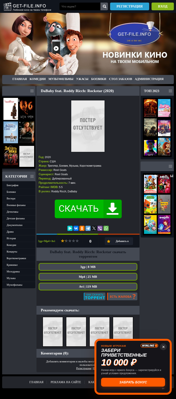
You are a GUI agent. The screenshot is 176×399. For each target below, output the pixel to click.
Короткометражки (16, 258)
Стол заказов (120, 79)
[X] (94, 228)
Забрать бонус (133, 382)
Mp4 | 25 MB (88, 276)
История (11, 238)
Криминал (12, 265)
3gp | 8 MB (88, 267)
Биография (12, 185)
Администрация (149, 79)
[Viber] (100, 228)
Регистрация (130, 6)
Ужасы (82, 79)
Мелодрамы (13, 271)
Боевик (63, 165)
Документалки (14, 225)
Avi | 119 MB (88, 286)
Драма (10, 231)
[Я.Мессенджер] (70, 228)
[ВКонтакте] (76, 228)
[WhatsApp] (106, 228)
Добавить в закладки (122, 242)
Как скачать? (94, 296)
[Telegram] (88, 228)
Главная (19, 79)
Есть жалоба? (122, 296)
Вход (162, 6)
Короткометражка (90, 165)
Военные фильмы (16, 205)
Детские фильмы (16, 218)
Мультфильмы (61, 79)
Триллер (53, 165)
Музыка (11, 278)
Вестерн (11, 198)
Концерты (12, 251)
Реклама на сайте (66, 382)
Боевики (98, 79)
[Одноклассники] (82, 228)
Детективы (12, 212)
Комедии (38, 79)
